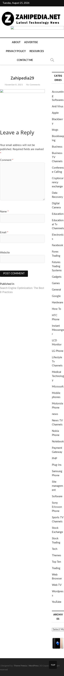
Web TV (57, 585)
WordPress (34, 666)
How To (56, 309)
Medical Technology (58, 376)
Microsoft (57, 386)
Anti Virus (57, 106)
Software (57, 496)
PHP (54, 458)
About (16, 42)
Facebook (57, 245)
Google (56, 296)
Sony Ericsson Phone (57, 507)
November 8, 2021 (14, 85)
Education (57, 214)
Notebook (58, 441)
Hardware (57, 302)
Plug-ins (57, 465)
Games (56, 283)
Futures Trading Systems (57, 266)
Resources (37, 51)
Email (4, 232)
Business (57, 146)
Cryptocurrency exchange (57, 182)
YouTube (56, 602)
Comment (6, 160)
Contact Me (25, 60)
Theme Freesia (20, 666)
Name (4, 211)
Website (5, 252)
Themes (56, 555)
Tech (54, 549)
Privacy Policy (16, 51)
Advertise (31, 42)
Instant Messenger (58, 330)
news (55, 414)
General (56, 289)
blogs (55, 129)
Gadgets (57, 277)
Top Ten (56, 562)
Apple (55, 113)
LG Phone (57, 351)
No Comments (33, 85)
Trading (56, 568)
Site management (57, 485)
